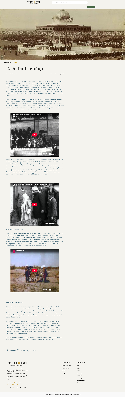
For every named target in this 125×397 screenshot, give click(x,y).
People (35, 7)
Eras (31, 7)
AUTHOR (13, 74)
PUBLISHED (57, 74)
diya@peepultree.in (16, 382)
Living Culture (56, 7)
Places (41, 7)
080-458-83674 (14, 384)
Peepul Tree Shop (66, 365)
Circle (78, 383)
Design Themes (66, 368)
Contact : (12, 384)
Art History (63, 7)
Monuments (47, 7)
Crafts (63, 370)
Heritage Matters (73, 7)
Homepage (7, 62)
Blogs (63, 373)
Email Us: (14, 382)
